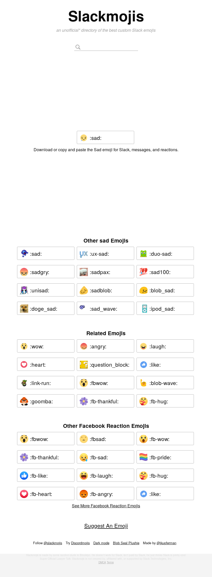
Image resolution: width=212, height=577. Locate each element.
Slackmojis (106, 15)
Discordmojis (80, 542)
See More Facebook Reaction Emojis (106, 506)
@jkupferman (166, 542)
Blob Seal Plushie (126, 542)
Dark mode (101, 542)
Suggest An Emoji (106, 525)
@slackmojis (53, 542)
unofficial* (71, 30)
